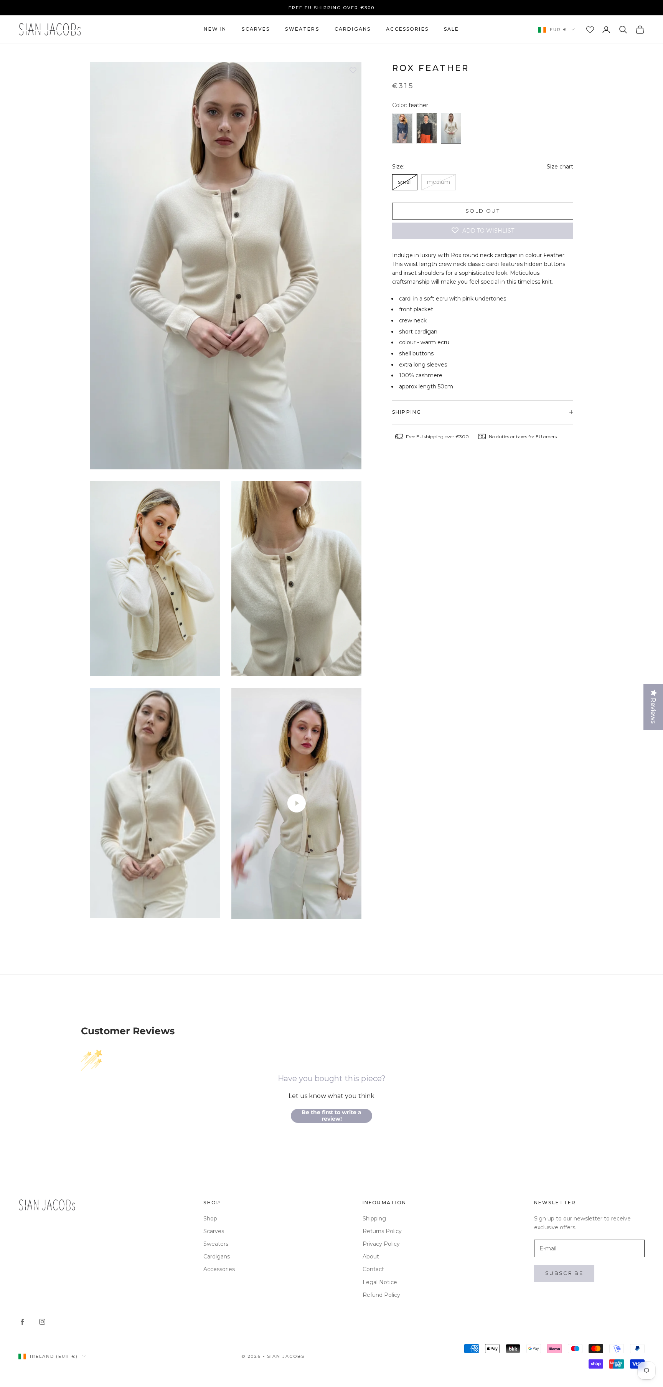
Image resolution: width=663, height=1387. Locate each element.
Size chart (560, 166)
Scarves (256, 29)
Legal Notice (380, 1282)
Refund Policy (381, 1294)
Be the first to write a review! (331, 1116)
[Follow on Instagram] (42, 1322)
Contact (373, 1269)
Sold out (482, 211)
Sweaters (302, 29)
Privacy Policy (381, 1243)
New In (215, 29)
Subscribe (564, 1273)
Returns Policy (382, 1231)
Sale (451, 29)
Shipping (374, 1218)
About (371, 1256)
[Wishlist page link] (590, 29)
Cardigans (353, 29)
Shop (210, 1218)
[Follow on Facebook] (22, 1322)
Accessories (407, 29)
